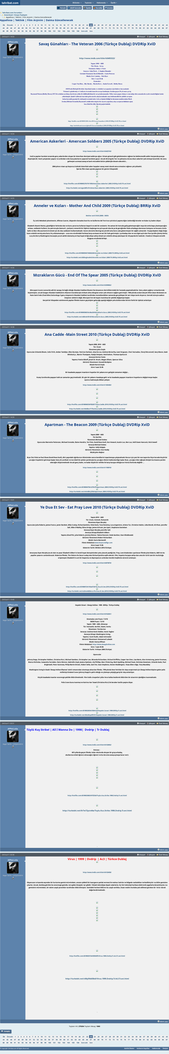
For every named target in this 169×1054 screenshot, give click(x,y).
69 (98, 28)
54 (41, 28)
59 (60, 28)
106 (77, 31)
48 (19, 28)
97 (38, 31)
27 (106, 25)
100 (49, 31)
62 (72, 28)
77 (129, 28)
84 (155, 28)
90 (11, 31)
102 (59, 31)
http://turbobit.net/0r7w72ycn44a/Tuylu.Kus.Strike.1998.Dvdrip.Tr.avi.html (97, 810)
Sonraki (84, 31)
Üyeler (88, 8)
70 (102, 28)
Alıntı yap (163, 129)
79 (136, 28)
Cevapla (7, 1031)
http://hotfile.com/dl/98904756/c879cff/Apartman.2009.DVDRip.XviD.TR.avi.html (97, 487)
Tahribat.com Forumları (12, 12)
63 (76, 28)
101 (54, 31)
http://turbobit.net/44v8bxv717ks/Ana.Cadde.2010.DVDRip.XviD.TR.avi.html (97, 409)
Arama (110, 8)
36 (140, 25)
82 (148, 28)
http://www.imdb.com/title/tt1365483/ (97, 385)
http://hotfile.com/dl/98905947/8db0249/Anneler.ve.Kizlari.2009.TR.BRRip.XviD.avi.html (97, 253)
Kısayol (142, 36)
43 (167, 25)
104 (68, 31)
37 (144, 25)
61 (68, 28)
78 (132, 28)
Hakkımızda (156, 1048)
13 (53, 25)
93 (22, 31)
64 (79, 28)
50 (26, 28)
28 (110, 25)
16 (64, 25)
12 (49, 25)
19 (76, 25)
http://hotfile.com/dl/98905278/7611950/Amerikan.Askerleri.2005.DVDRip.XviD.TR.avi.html (97, 184)
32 (125, 25)
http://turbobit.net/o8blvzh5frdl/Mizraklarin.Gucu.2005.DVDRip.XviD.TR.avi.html (97, 317)
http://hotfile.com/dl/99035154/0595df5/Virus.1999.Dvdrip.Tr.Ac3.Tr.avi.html (97, 956)
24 (95, 25)
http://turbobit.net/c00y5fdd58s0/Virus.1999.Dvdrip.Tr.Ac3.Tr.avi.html (97, 978)
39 (152, 25)
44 (3, 28)
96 (34, 31)
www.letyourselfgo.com (103, 543)
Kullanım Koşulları (143, 1048)
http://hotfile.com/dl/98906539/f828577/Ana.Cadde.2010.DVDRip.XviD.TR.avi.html (97, 404)
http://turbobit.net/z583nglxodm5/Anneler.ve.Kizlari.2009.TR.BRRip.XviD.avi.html (97, 257)
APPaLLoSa (13, 42)
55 (45, 28)
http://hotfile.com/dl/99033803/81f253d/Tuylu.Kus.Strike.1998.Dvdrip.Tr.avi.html (97, 795)
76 (125, 28)
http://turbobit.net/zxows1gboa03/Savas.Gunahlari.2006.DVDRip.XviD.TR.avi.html (97, 125)
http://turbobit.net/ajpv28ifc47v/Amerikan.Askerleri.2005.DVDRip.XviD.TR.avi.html (97, 188)
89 (7, 31)
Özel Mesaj (163, 36)
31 (121, 25)
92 (19, 31)
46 (11, 28)
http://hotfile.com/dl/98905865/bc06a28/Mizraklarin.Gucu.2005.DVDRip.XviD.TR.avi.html (97, 312)
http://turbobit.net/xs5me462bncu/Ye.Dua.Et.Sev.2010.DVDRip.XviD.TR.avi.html (97, 591)
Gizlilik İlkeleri (129, 1048)
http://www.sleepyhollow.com (104, 644)
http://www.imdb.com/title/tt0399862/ (97, 285)
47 (15, 28)
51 (30, 28)
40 (155, 25)
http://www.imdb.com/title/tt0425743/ (97, 151)
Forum (63, 8)
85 (159, 28)
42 (163, 25)
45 (7, 28)
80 (140, 28)
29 (114, 25)
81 (144, 28)
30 (117, 25)
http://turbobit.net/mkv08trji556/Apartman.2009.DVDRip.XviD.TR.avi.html (97, 491)
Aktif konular (75, 8)
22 (87, 25)
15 (61, 25)
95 (30, 31)
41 (159, 25)
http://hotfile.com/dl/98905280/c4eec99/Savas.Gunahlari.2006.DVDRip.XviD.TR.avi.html (97, 121)
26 (102, 25)
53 (38, 28)
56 (49, 28)
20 (79, 25)
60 (64, 28)
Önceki (10, 25)
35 (136, 25)
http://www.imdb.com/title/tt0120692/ (97, 745)
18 (72, 25)
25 (98, 25)
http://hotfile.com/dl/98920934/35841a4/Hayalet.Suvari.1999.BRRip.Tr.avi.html (97, 711)
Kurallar (99, 8)
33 (129, 25)
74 (117, 28)
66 (87, 28)
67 (91, 28)
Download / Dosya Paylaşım (15, 15)
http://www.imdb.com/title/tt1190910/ (97, 468)
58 (57, 28)
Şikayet (152, 36)
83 (151, 28)
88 (3, 31)
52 (34, 28)
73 (114, 28)
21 (83, 25)
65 (83, 28)
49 (22, 28)
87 (167, 28)
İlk (4, 25)
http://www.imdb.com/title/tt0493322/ (97, 58)
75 (121, 28)
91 (15, 31)
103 (63, 31)
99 (45, 31)
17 (68, 25)
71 (106, 28)
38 (148, 25)
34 (133, 25)
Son (91, 31)
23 (91, 25)
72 (110, 28)
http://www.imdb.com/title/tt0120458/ (97, 872)
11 (45, 25)
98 (41, 31)
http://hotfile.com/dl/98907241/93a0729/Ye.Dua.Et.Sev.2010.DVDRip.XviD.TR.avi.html (97, 587)
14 (57, 25)
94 (26, 31)
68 (95, 28)
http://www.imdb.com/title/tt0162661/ (97, 614)
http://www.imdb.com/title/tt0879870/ (97, 563)
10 (42, 25)
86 (163, 28)
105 (73, 31)
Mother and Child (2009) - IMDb (97, 216)
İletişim (165, 1048)
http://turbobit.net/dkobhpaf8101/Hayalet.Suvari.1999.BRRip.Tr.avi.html (97, 715)
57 (53, 28)
